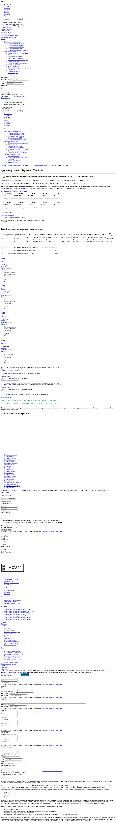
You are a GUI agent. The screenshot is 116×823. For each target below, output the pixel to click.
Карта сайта (4, 669)
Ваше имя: (4, 77)
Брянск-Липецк (9, 479)
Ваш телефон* (5, 706)
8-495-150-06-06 (6, 32)
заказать (3, 266)
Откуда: (3, 81)
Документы (8, 638)
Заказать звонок (6, 34)
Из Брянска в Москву (7, 191)
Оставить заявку (6, 376)
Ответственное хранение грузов (18, 68)
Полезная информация (11, 643)
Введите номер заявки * (8, 691)
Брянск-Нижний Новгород (12, 482)
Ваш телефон (5, 767)
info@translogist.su (6, 27)
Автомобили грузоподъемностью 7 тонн (16, 616)
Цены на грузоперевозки (12, 651)
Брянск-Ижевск (9, 464)
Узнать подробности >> (21, 96)
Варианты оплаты (9, 633)
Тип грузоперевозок (7, 754)
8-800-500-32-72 (6, 30)
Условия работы (6, 370)
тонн (5, 279)
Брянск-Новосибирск (10, 484)
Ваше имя (4, 763)
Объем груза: (5, 89)
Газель (3, 269)
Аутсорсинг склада (14, 71)
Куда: (3, 83)
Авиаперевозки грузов (15, 56)
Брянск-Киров (8, 473)
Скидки (6, 637)
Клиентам (7, 9)
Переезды (11, 69)
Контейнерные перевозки (16, 58)
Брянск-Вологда (9, 461)
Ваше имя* (4, 704)
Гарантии (7, 628)
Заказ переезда (8, 581)
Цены (6, 11)
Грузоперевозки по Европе (16, 45)
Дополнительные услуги (12, 64)
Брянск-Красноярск (10, 476)
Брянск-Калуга (9, 469)
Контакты (7, 16)
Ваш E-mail (4, 765)
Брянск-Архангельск (10, 455)
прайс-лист (14, 370)
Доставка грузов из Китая (16, 47)
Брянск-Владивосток (10, 458)
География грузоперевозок (12, 42)
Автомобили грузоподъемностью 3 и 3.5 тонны (19, 611)
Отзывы (6, 12)
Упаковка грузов (13, 73)
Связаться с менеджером (8, 498)
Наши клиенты (9, 590)
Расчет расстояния (10, 645)
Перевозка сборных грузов (16, 61)
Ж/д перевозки (12, 55)
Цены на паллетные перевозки (13, 659)
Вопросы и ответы (10, 640)
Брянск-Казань (8, 468)
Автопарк (7, 8)
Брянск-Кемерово (9, 471)
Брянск (54, 165)
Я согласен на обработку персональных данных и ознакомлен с (32, 531)
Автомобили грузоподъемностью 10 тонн (17, 617)
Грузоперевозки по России (16, 43)
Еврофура (4, 324)
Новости (7, 14)
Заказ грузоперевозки (11, 579)
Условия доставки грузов (12, 632)
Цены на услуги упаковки (12, 657)
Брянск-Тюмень (9, 487)
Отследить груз (5, 98)
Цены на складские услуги (12, 656)
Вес (2, 755)
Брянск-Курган (9, 477)
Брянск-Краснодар (10, 474)
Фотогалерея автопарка (11, 641)
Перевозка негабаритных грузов (18, 60)
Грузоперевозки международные (18, 50)
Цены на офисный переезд (12, 652)
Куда (2, 761)
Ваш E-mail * (5, 693)
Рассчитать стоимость (13, 216)
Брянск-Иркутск (9, 466)
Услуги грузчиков (13, 66)
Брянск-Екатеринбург (11, 463)
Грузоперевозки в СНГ (15, 48)
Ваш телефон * (5, 695)
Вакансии (7, 594)
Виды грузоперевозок (11, 51)
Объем (3, 757)
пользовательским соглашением (52, 531)
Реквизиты (7, 584)
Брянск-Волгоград (10, 460)
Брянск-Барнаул (9, 456)
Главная (3, 165)
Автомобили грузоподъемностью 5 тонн (16, 614)
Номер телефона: (6, 79)
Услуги (6, 6)
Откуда (3, 759)
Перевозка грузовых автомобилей (18, 63)
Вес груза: (4, 85)
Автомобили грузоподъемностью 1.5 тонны (18, 609)
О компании (8, 4)
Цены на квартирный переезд (13, 654)
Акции (6, 635)
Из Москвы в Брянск (20, 191)
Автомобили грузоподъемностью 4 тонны (17, 612)
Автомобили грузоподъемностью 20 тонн (17, 619)
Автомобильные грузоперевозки (18, 53)
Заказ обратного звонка (11, 583)
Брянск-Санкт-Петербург (12, 486)
